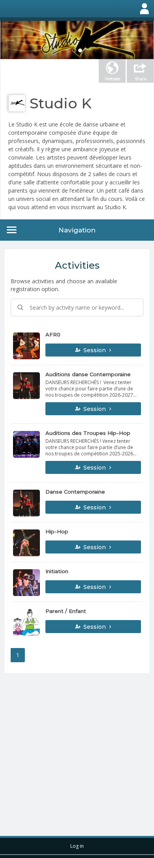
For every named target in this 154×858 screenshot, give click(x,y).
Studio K (61, 103)
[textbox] (77, 307)
